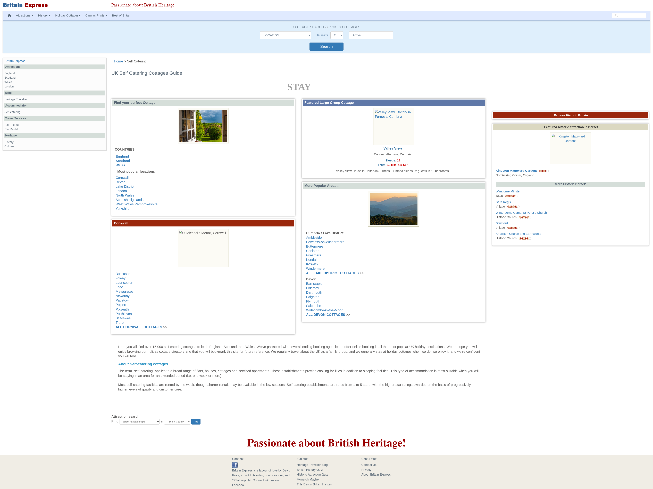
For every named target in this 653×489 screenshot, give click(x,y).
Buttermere (314, 246)
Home (118, 61)
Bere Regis (503, 202)
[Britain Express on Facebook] (235, 464)
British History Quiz (310, 469)
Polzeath (122, 309)
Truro (120, 322)
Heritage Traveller (15, 99)
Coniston (312, 251)
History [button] (43, 15)
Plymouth (313, 301)
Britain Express (14, 61)
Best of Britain (121, 15)
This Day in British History (314, 484)
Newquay (123, 296)
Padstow (122, 300)
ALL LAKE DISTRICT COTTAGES (332, 273)
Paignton (312, 297)
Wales (120, 165)
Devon (120, 182)
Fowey (120, 278)
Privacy (366, 469)
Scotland (123, 161)
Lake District (125, 186)
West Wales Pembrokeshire (136, 204)
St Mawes (123, 318)
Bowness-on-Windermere (325, 242)
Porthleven (124, 314)
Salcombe (313, 306)
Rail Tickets (11, 124)
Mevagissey (124, 291)
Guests (323, 35)
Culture (9, 146)
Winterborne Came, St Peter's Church (521, 212)
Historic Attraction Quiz (312, 474)
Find (115, 421)
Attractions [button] (23, 15)
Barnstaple (314, 284)
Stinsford (502, 223)
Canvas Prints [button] (95, 15)
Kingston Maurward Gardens (517, 170)
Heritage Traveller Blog (312, 464)
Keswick (312, 264)
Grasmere (313, 255)
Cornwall (122, 178)
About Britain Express (376, 474)
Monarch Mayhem (309, 479)
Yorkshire (123, 208)
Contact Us (368, 464)
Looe (119, 287)
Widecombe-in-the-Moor (324, 310)
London (121, 191)
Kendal (311, 260)
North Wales (125, 195)
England (122, 156)
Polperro (122, 305)
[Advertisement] (54, 206)
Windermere (315, 268)
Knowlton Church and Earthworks (518, 233)
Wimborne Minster (508, 191)
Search (326, 46)
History (9, 142)
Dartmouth (314, 292)
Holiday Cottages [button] (67, 15)
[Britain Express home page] (54, 5)
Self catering (12, 112)
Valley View (392, 148)
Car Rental (11, 129)
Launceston (124, 282)
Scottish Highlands (130, 200)
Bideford (312, 288)
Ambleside (314, 237)
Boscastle (123, 274)
